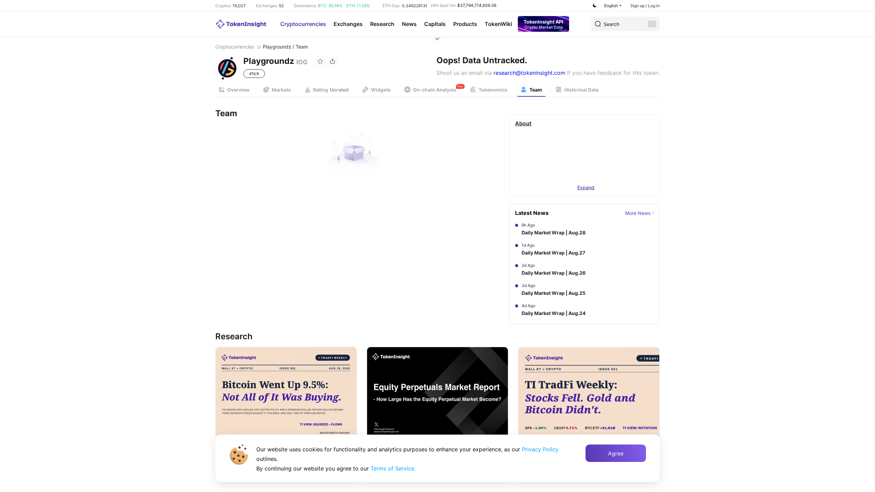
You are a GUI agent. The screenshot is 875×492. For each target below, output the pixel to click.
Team (535, 90)
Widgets (381, 90)
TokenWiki (498, 23)
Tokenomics (493, 90)
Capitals (435, 23)
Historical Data (581, 90)
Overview (238, 90)
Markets (281, 90)
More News (637, 213)
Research (382, 23)
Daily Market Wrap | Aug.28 (553, 232)
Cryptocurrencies (303, 23)
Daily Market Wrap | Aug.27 (553, 253)
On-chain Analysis (434, 90)
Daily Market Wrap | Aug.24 (553, 313)
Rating (331, 90)
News (409, 23)
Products (465, 23)
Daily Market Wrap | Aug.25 (553, 293)
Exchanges (348, 23)
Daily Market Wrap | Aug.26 (553, 273)
